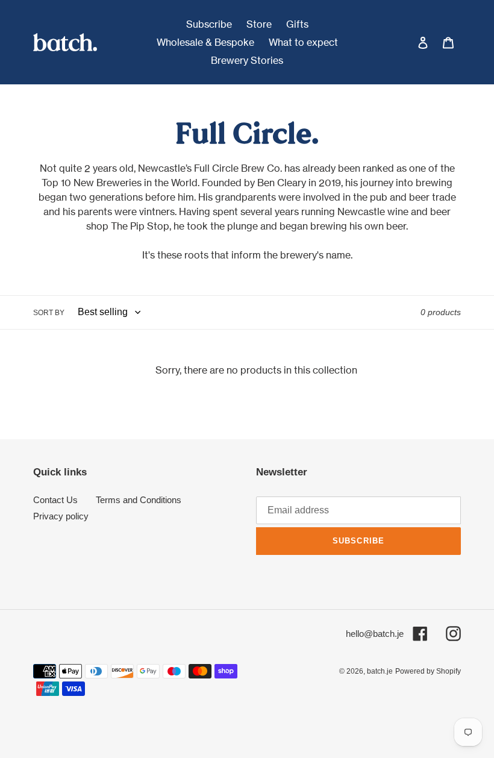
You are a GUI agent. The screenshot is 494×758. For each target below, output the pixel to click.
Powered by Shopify (428, 671)
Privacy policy (61, 516)
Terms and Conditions (138, 500)
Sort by (48, 313)
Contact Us (55, 500)
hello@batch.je (375, 633)
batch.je (380, 671)
